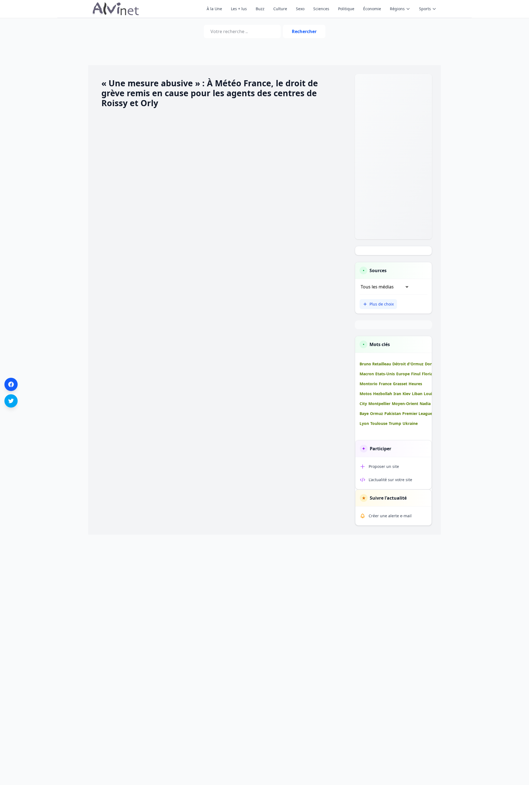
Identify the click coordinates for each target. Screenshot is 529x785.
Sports (425, 8)
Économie (372, 8)
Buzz (260, 8)
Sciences (321, 8)
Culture (280, 8)
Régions (397, 8)
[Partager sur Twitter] (11, 401)
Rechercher (304, 31)
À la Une (214, 8)
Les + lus (239, 8)
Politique (346, 8)
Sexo (300, 8)
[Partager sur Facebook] (11, 384)
